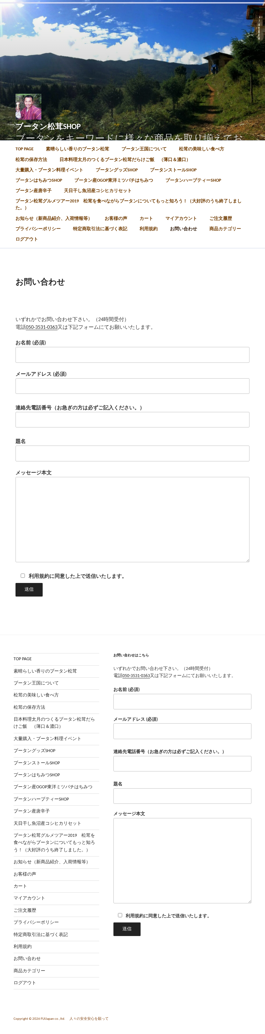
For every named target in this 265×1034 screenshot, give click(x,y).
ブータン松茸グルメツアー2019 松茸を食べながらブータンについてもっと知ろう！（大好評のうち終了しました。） (129, 204)
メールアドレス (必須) (41, 374)
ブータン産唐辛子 (34, 190)
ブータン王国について (144, 149)
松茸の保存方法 (31, 159)
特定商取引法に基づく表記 (100, 229)
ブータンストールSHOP (173, 170)
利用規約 (149, 229)
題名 (21, 441)
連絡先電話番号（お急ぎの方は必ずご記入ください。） (80, 408)
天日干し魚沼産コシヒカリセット (98, 190)
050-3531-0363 (42, 327)
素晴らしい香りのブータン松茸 (77, 149)
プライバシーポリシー (38, 229)
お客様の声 (116, 218)
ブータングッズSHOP (117, 170)
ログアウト (27, 239)
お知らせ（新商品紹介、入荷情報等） (54, 218)
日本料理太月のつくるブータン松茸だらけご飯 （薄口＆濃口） (125, 159)
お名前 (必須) (31, 343)
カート (146, 218)
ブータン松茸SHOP (48, 127)
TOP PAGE (25, 149)
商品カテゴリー (225, 229)
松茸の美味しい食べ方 (201, 149)
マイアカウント (181, 218)
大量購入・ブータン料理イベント (49, 170)
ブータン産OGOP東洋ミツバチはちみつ (113, 180)
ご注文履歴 (220, 218)
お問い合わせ (183, 229)
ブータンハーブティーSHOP (193, 180)
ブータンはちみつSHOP (39, 180)
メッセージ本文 (34, 473)
